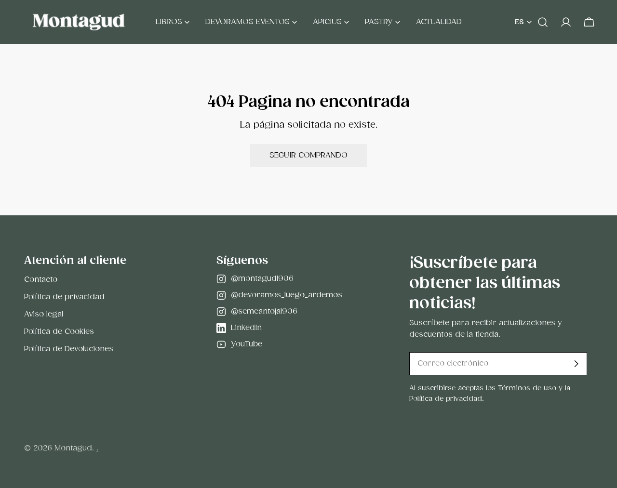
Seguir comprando (308, 155)
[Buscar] (542, 22)
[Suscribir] (576, 364)
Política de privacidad (64, 297)
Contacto (40, 279)
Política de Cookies (59, 331)
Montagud (73, 448)
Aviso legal (43, 314)
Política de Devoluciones (68, 349)
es (519, 22)
